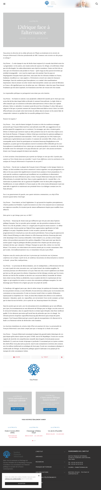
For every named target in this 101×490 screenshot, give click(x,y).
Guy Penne (23, 38)
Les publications (42, 472)
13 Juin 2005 (51, 405)
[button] (32, 440)
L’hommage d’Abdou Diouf (34, 432)
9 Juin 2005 (23, 404)
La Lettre (39, 482)
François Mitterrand (44, 467)
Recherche (40, 462)
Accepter (21, 483)
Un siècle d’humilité (55, 431)
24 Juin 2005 (13, 437)
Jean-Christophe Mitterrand (50, 403)
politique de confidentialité (13, 479)
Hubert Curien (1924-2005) (12, 432)
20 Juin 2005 (38, 436)
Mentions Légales (74, 472)
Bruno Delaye (50, 434)
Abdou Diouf (29, 436)
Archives (39, 457)
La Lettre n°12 (33, 21)
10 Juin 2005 (31, 38)
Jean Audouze (12, 436)
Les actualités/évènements (46, 477)
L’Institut (39, 451)
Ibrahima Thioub (13, 404)
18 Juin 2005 (60, 434)
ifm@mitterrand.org (81, 467)
